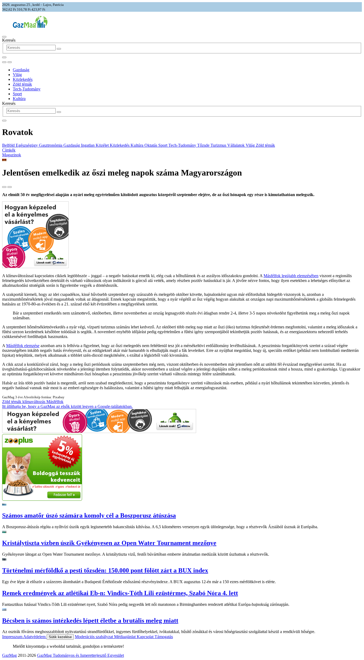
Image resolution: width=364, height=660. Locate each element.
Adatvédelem (35, 636)
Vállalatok (236, 145)
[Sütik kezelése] (9, 62)
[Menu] (4, 37)
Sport (17, 94)
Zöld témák (22, 84)
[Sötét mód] (4, 62)
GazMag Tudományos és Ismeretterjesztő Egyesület (80, 655)
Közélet (103, 145)
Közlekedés (23, 79)
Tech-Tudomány (27, 89)
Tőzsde (204, 145)
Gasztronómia (51, 145)
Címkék (8, 150)
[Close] (4, 120)
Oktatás (151, 145)
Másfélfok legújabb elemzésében (291, 275)
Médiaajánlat (125, 636)
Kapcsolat (146, 636)
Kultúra (19, 98)
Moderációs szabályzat (94, 636)
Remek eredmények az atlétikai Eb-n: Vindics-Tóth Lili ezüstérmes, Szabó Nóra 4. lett (120, 593)
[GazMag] (30, 26)
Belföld (9, 145)
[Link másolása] (4, 187)
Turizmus (219, 145)
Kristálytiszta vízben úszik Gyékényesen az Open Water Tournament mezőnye (109, 542)
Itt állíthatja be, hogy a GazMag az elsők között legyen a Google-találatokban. (67, 406)
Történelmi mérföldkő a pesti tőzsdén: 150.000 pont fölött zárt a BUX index (105, 570)
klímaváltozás (34, 401)
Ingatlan (88, 145)
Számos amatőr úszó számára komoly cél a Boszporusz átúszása (89, 515)
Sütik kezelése (60, 637)
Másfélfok (54, 401)
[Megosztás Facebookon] (9, 187)
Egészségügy (27, 145)
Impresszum (12, 636)
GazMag (9, 655)
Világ (17, 74)
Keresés (8, 40)
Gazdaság (21, 69)
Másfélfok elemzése (22, 345)
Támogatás (164, 636)
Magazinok (11, 155)
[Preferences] (4, 57)
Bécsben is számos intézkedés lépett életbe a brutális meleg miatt (90, 620)
